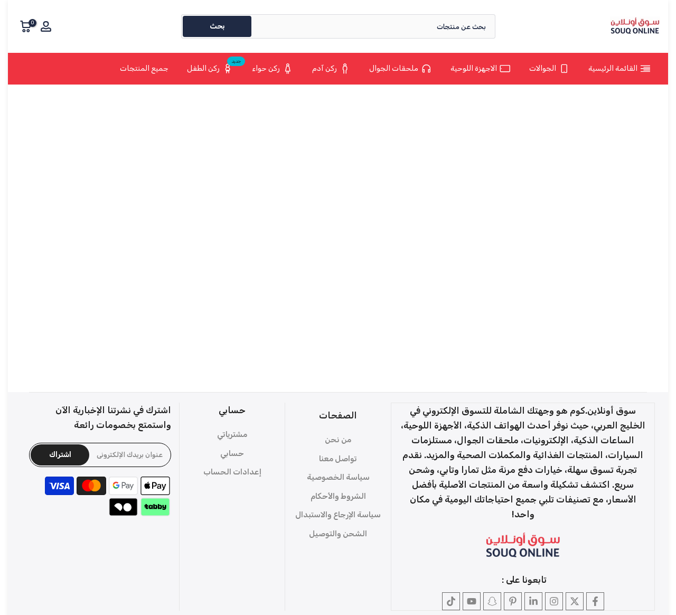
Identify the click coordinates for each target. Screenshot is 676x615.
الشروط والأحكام (338, 496)
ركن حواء (266, 68)
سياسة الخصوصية (338, 477)
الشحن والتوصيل (338, 533)
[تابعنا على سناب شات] (492, 601)
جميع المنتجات (144, 68)
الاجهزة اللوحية (473, 68)
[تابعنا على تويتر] (575, 601)
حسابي (232, 453)
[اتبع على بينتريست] (513, 601)
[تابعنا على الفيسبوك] (595, 601)
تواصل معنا (338, 458)
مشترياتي (232, 434)
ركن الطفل (214, 66)
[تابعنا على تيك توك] (451, 601)
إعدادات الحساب (232, 472)
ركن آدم (324, 68)
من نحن (338, 439)
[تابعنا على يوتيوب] (472, 601)
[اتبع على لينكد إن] (533, 601)
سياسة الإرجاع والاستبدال (338, 514)
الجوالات (542, 68)
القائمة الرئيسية (612, 68)
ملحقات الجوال (393, 68)
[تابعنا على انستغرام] (554, 601)
